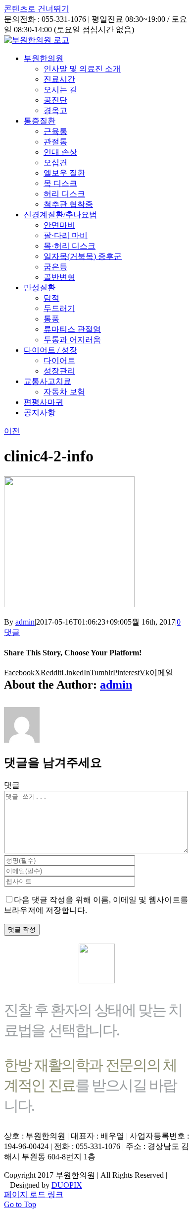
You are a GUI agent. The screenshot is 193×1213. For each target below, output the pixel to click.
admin (25, 622)
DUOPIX (66, 1185)
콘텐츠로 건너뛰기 (36, 8)
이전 (12, 431)
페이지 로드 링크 (33, 1194)
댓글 (12, 785)
